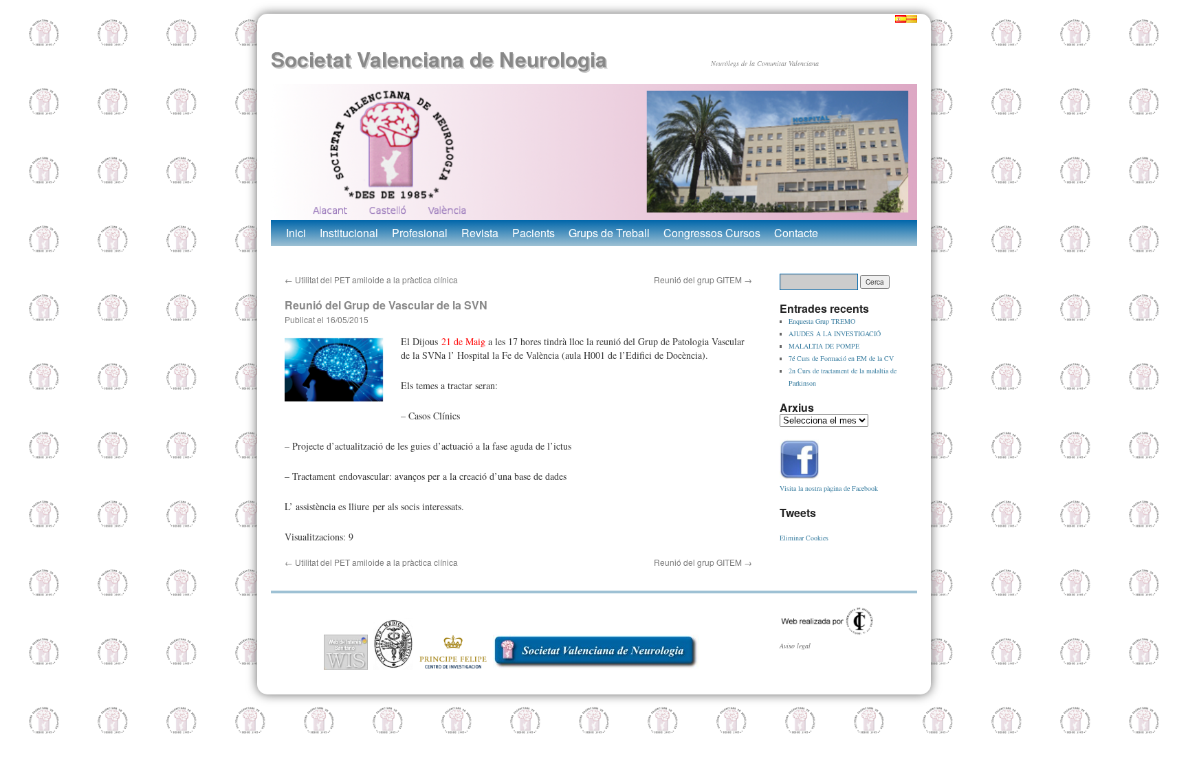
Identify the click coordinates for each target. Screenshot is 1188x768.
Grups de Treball (609, 233)
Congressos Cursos (711, 233)
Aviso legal (795, 645)
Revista (479, 233)
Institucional (349, 233)
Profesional (420, 233)
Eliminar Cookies (804, 537)
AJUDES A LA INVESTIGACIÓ (835, 333)
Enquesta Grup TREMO (822, 321)
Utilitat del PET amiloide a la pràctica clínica (371, 279)
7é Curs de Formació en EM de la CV (841, 358)
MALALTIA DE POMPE (824, 346)
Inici (296, 233)
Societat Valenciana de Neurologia (439, 59)
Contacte (796, 233)
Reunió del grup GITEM (703, 279)
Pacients (533, 233)
